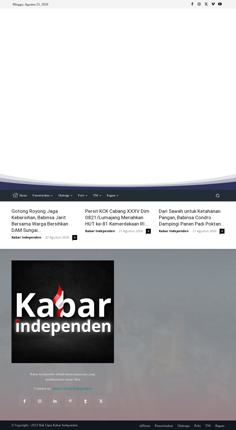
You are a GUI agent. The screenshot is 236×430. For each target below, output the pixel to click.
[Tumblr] (85, 401)
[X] (206, 4)
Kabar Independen (26, 237)
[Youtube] (219, 4)
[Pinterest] (70, 401)
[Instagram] (199, 4)
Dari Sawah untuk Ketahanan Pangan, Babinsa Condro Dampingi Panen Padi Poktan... (191, 217)
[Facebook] (192, 4)
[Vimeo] (213, 4)
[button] (217, 195)
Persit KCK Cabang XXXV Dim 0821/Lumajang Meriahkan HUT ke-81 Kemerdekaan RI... (117, 217)
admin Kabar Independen (72, 388)
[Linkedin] (55, 401)
